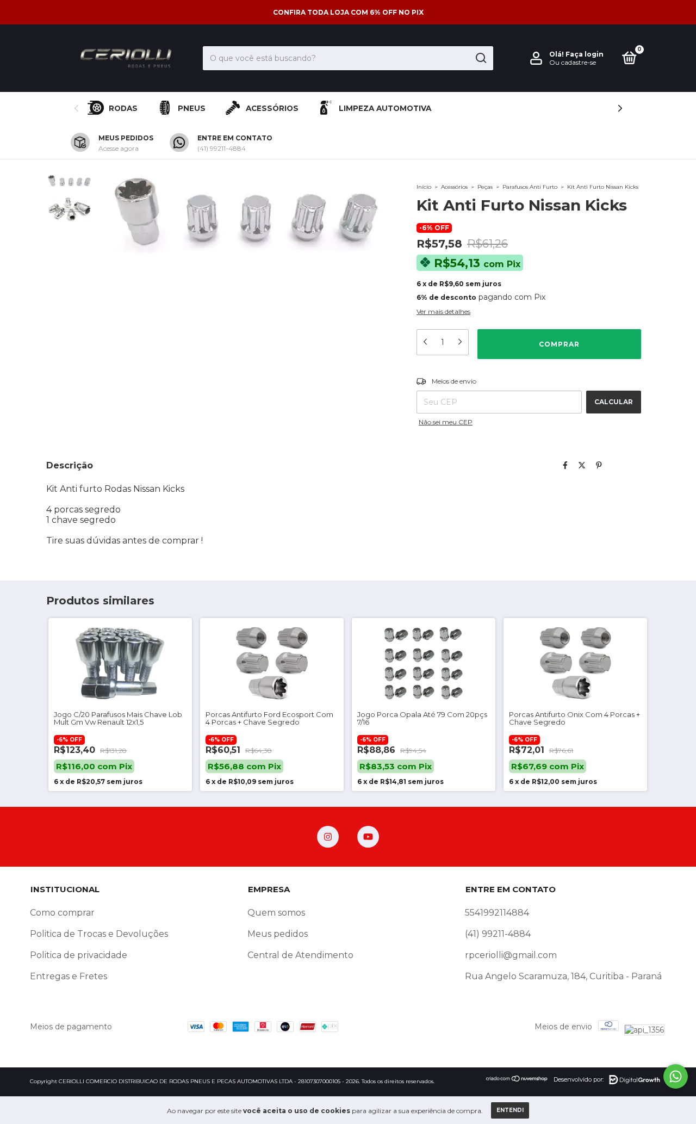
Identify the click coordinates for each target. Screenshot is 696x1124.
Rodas (123, 108)
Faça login (585, 54)
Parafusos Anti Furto (529, 186)
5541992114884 (497, 912)
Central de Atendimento (300, 955)
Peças (485, 186)
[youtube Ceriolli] (368, 837)
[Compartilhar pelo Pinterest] (599, 465)
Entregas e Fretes (68, 976)
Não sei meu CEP (446, 422)
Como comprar (62, 912)
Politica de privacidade (78, 955)
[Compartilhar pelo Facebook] (565, 465)
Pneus (192, 108)
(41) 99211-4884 (498, 934)
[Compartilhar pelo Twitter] (582, 465)
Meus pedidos (277, 934)
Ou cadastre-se (572, 62)
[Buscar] (480, 58)
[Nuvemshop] (517, 1079)
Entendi (510, 1110)
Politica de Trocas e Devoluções (99, 934)
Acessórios (272, 108)
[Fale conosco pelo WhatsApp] (675, 1076)
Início (424, 186)
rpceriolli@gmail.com (511, 955)
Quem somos (276, 912)
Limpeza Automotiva (385, 108)
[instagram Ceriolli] (328, 837)
